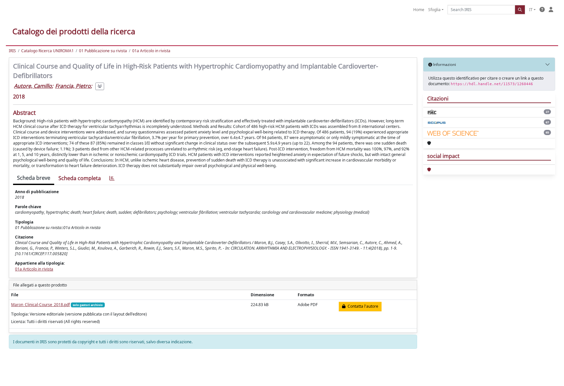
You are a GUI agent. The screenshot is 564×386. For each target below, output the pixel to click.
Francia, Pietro (73, 85)
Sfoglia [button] (434, 9)
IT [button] (531, 9)
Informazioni (444, 64)
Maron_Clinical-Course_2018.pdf (40, 304)
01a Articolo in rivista (151, 51)
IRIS (12, 51)
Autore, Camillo (33, 85)
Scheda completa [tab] (79, 178)
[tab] (112, 178)
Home (418, 9)
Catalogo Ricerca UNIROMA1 (47, 51)
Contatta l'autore (362, 306)
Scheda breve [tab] (33, 177)
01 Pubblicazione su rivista (103, 51)
